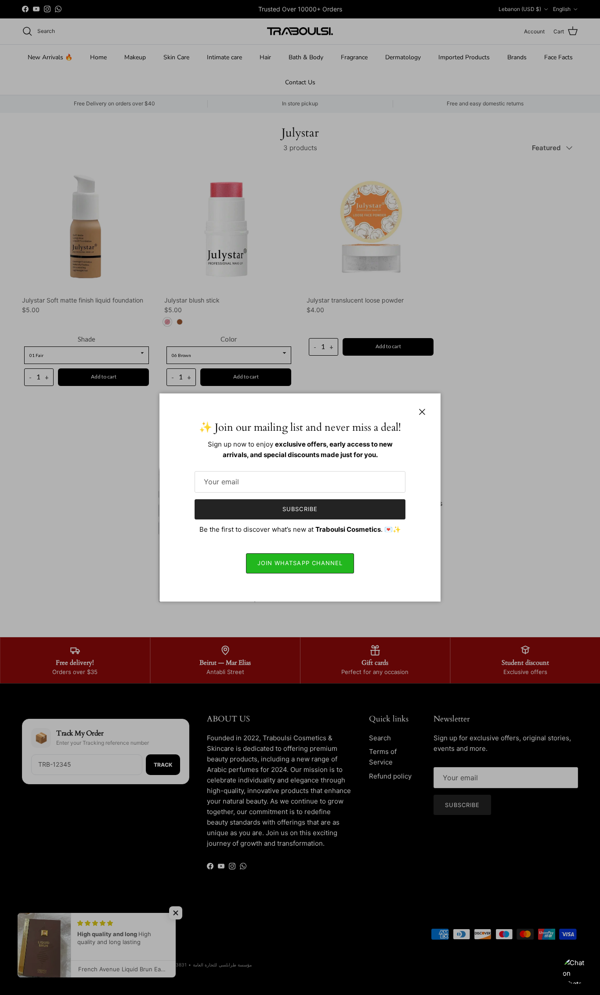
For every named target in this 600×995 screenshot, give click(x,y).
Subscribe (299, 508)
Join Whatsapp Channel (300, 562)
